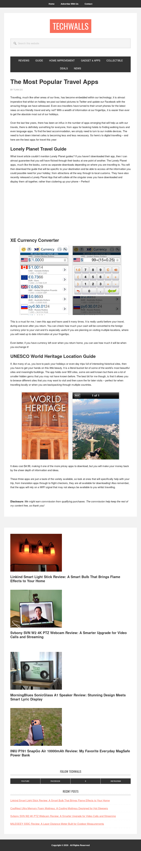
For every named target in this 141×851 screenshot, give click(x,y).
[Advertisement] (70, 212)
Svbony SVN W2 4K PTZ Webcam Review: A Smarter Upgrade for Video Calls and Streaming (68, 634)
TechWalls (71, 26)
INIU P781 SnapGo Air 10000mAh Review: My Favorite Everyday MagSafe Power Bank (70, 752)
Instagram (116, 781)
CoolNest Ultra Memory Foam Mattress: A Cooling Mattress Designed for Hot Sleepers (59, 808)
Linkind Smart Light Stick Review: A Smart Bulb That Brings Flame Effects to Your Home (65, 578)
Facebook (55, 781)
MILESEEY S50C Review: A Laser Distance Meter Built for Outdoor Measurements (57, 823)
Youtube (25, 781)
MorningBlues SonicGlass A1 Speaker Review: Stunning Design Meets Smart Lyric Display (68, 697)
